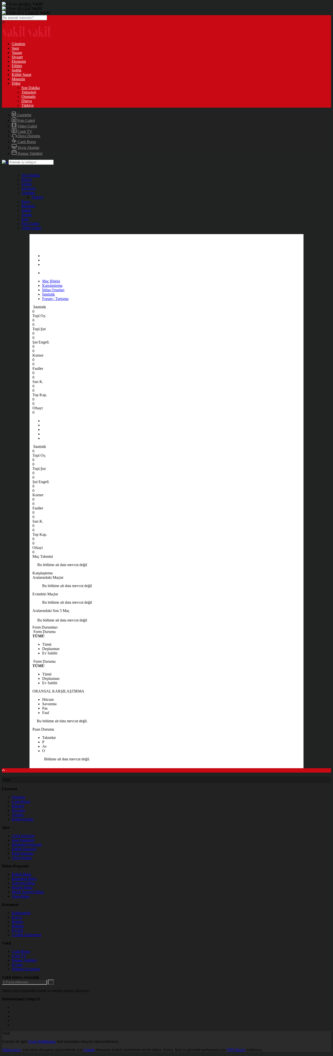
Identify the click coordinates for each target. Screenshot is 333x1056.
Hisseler (18, 806)
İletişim (17, 922)
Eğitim (17, 66)
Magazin (18, 79)
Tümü (46, 644)
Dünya (26, 101)
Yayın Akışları (28, 147)
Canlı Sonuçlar (23, 836)
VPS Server (236, 1050)
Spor (15, 48)
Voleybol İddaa (23, 883)
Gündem (18, 44)
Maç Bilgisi (51, 281)
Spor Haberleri (23, 840)
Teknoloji (28, 92)
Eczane (17, 965)
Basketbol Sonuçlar (27, 844)
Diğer (16, 83)
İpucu (25, 201)
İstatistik (48, 294)
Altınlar (17, 815)
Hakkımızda (21, 913)
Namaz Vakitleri (29, 153)
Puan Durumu (22, 853)
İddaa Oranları (53, 290)
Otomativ (28, 96)
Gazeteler (23, 115)
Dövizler (18, 810)
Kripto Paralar (22, 819)
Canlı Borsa (26, 142)
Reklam (18, 926)
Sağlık (16, 70)
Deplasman (50, 649)
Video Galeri (26, 126)
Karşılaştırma (52, 285)
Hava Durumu (28, 136)
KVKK (17, 930)
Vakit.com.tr (11, 1050)
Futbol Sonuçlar (24, 849)
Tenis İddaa (20, 896)
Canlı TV (24, 131)
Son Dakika (30, 88)
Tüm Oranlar (22, 858)
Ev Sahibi (49, 653)
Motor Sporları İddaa (28, 892)
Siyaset (17, 57)
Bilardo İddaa (22, 887)
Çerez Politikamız (42, 1041)
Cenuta (89, 1050)
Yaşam (17, 53)
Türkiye (27, 105)
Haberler (18, 797)
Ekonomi (19, 61)
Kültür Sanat (21, 74)
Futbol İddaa (21, 874)
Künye (17, 917)
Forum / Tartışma (55, 299)
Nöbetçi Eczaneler (26, 969)
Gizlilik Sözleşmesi (26, 935)
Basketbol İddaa (24, 879)
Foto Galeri (25, 120)
